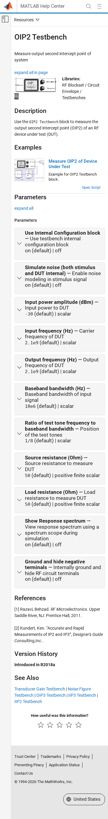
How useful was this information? (59, 715)
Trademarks (50, 756)
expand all (23, 208)
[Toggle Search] (88, 6)
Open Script (91, 187)
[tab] (60, 244)
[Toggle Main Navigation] (99, 6)
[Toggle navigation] (25, 20)
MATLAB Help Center (42, 6)
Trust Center (24, 756)
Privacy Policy (78, 756)
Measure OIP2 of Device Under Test (73, 164)
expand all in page (31, 72)
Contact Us (23, 773)
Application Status (64, 765)
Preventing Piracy (29, 765)
